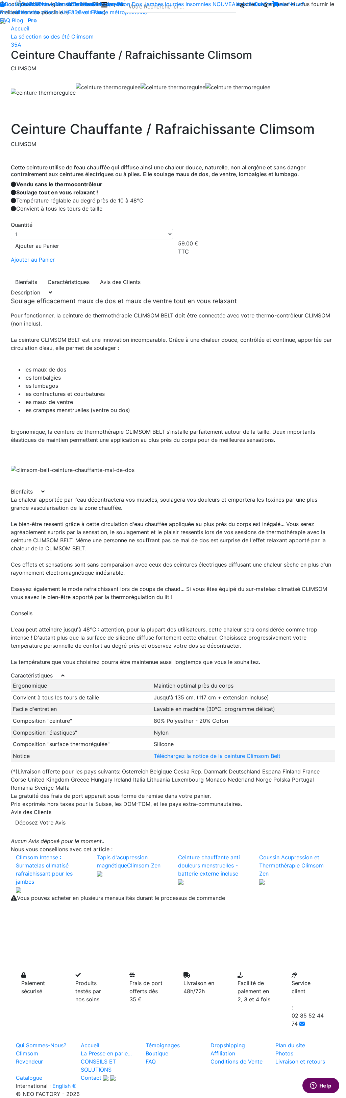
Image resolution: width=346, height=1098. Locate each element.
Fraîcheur (41, 4)
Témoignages (163, 1045)
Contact (91, 1077)
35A (16, 44)
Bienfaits (26, 282)
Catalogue (29, 1077)
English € (64, 1085)
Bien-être (66, 4)
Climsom (27, 1053)
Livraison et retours (300, 1061)
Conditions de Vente (237, 1061)
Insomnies (198, 4)
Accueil (20, 28)
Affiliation (223, 1053)
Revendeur (29, 1061)
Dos (137, 4)
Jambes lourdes (164, 4)
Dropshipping (228, 1045)
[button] (35, 93)
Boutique (16, 4)
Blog (17, 20)
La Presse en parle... (106, 1053)
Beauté (88, 4)
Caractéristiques (69, 282)
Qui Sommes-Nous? (41, 1045)
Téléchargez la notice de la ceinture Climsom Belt (217, 756)
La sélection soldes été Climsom (52, 36)
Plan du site (290, 1045)
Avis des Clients (120, 282)
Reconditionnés (19, 12)
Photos (284, 1053)
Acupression (114, 4)
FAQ (5, 20)
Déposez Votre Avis (40, 822)
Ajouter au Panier (37, 245)
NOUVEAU (226, 4)
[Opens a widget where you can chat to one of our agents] (320, 1086)
